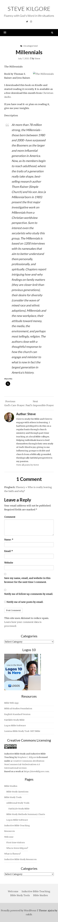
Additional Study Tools (17, 803)
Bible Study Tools (13, 797)
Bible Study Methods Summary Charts (25, 814)
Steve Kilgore (29, 8)
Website (8, 562)
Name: (8, 539)
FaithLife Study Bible (18, 808)
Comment (9, 516)
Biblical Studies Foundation (18, 708)
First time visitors (15, 842)
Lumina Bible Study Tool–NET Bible (22, 731)
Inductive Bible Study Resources (20, 859)
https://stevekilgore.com (36, 771)
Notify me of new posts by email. (25, 602)
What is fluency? (12, 853)
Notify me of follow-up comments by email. (28, 594)
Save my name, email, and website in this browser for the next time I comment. (27, 580)
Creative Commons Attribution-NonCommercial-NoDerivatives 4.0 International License (24, 764)
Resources (9, 831)
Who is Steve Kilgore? (17, 848)
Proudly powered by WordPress (18, 910)
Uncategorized (30, 45)
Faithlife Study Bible (14, 720)
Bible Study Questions (17, 791)
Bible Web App (11, 703)
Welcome (8, 837)
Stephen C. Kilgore (26, 757)
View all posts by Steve (27, 465)
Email (8, 551)
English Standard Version (17, 714)
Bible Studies (10, 786)
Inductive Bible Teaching (17, 825)
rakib (29, 914)
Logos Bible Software (15, 725)
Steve (37, 58)
